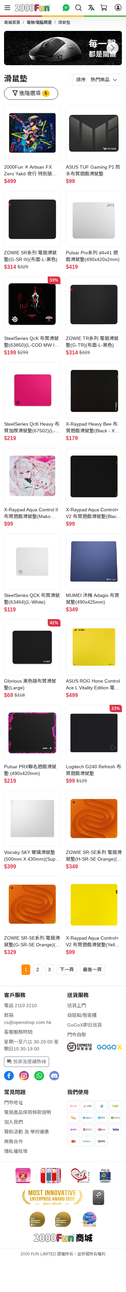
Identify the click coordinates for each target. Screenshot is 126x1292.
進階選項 (32, 93)
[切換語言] (91, 7)
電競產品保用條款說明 (27, 1112)
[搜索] (78, 7)
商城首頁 (12, 22)
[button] (113, 48)
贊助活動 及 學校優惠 (26, 1131)
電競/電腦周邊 (39, 22)
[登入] (118, 7)
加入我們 (13, 1122)
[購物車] (104, 7)
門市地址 (13, 1102)
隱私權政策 (16, 1151)
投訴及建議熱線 (29, 1061)
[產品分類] (8, 8)
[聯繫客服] (66, 7)
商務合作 (13, 1141)
